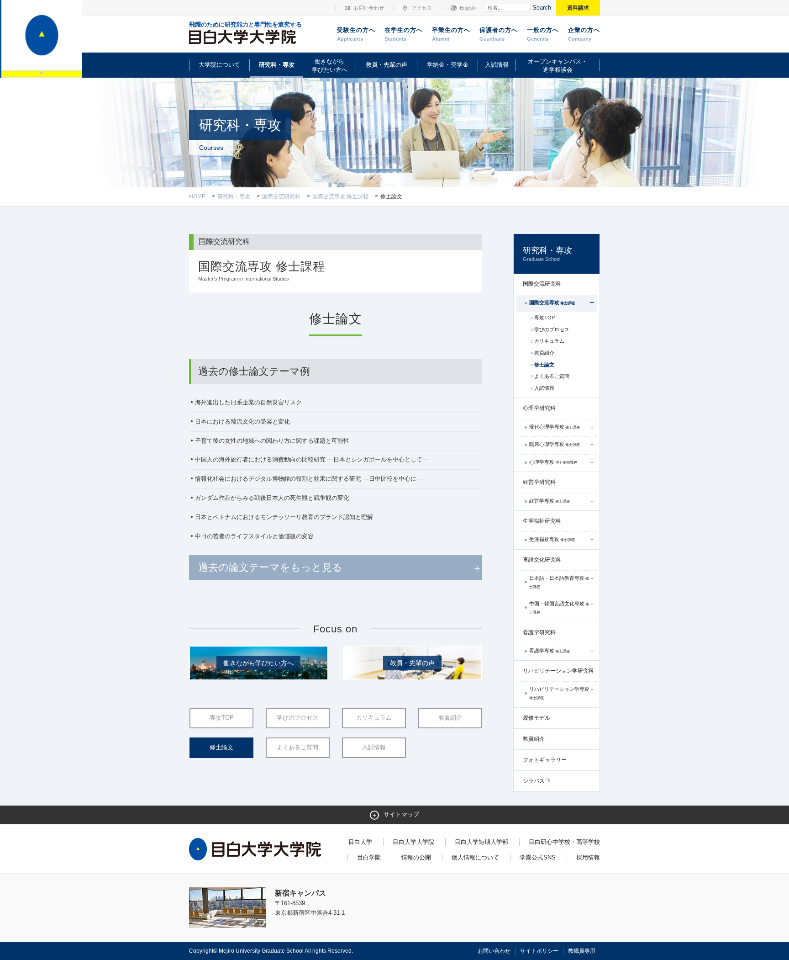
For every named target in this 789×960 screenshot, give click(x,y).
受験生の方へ (356, 34)
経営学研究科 (539, 482)
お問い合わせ (369, 8)
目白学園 (369, 857)
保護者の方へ (498, 34)
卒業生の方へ (451, 34)
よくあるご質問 (297, 747)
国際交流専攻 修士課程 (340, 196)
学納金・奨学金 (447, 64)
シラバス (534, 781)
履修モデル (536, 718)
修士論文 (221, 747)
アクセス (422, 8)
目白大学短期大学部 (481, 841)
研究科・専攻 (277, 64)
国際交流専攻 (552, 302)
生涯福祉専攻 (552, 539)
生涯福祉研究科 (542, 521)
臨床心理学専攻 (554, 444)
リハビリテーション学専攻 (559, 693)
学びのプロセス (297, 717)
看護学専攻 (549, 650)
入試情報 (497, 64)
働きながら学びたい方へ (329, 65)
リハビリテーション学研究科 (558, 671)
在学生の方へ (403, 34)
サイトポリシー (539, 951)
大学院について (219, 64)
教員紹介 (450, 717)
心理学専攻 (553, 462)
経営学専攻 (549, 501)
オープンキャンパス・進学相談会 (557, 65)
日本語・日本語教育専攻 (559, 582)
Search (541, 7)
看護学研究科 (539, 632)
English (468, 8)
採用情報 (588, 857)
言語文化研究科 (542, 560)
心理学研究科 (539, 408)
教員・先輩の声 (386, 64)
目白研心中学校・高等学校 (564, 841)
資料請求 (578, 8)
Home (197, 196)
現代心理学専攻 (554, 427)
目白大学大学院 (413, 841)
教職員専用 (581, 951)
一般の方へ (543, 34)
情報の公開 (416, 857)
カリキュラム (374, 717)
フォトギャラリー (545, 760)
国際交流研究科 (281, 196)
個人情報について (475, 857)
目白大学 (360, 841)
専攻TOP (222, 717)
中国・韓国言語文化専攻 (559, 608)
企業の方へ (584, 34)
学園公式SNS (538, 857)
